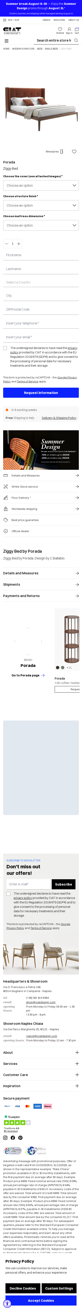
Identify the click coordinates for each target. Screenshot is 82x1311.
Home (6, 49)
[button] (11, 20)
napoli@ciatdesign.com (41, 1036)
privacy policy (23, 898)
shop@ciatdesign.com (41, 1002)
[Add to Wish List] (74, 151)
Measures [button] (52, 151)
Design (46, 20)
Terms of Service (27, 381)
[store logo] (12, 30)
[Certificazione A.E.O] (35, 1151)
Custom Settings (59, 1288)
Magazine (59, 20)
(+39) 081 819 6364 (37, 997)
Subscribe (63, 884)
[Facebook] (13, 1138)
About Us (73, 20)
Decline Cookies (23, 1288)
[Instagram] (5, 1138)
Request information (41, 393)
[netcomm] (12, 1151)
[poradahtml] (28, 641)
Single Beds (51, 49)
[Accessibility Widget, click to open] (7, 1303)
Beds (39, 49)
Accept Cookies (41, 1300)
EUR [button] (17, 20)
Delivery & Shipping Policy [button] (59, 418)
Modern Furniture (23, 49)
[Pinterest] (20, 1138)
